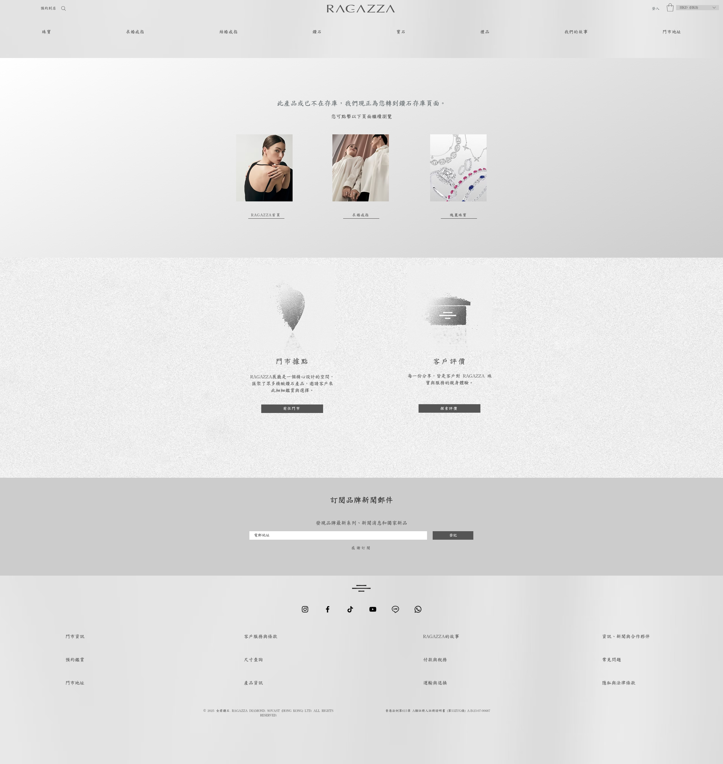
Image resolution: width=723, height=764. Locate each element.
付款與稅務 (435, 659)
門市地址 (74, 682)
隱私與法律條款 (618, 682)
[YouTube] (373, 609)
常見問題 (611, 659)
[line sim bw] (395, 609)
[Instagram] (305, 609)
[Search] (81, 8)
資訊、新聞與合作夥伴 (626, 636)
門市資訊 (74, 636)
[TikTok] (350, 609)
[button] (670, 7)
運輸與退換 (435, 682)
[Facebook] (327, 609)
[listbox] (697, 7)
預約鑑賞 (74, 659)
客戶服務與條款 (260, 636)
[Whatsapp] (418, 609)
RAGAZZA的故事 (441, 636)
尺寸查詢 (253, 659)
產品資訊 (253, 682)
